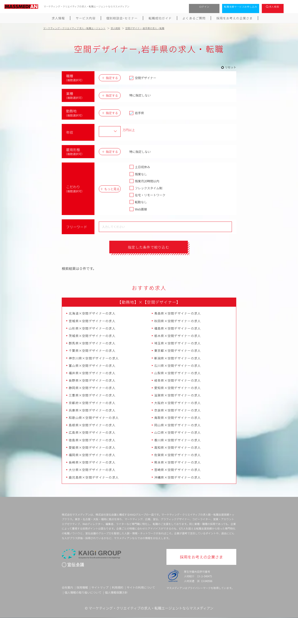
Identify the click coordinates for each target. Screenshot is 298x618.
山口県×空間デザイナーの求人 (177, 432)
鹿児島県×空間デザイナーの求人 (94, 477)
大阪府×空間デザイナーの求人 (177, 403)
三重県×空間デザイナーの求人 (92, 395)
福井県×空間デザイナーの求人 (92, 373)
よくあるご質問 (194, 18)
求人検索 (274, 6)
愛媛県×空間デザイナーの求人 (92, 447)
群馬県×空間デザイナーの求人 (92, 343)
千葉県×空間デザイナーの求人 (92, 350)
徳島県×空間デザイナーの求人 (92, 440)
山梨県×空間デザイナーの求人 (177, 373)
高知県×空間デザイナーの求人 (177, 447)
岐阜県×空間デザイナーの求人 (177, 380)
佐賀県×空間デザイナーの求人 (177, 455)
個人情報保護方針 (116, 592)
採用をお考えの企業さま (234, 18)
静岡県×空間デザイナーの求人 (92, 388)
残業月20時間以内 (147, 181)
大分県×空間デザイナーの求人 (92, 469)
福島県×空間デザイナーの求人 (177, 328)
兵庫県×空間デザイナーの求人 (92, 410)
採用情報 (82, 587)
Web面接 (141, 209)
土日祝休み (142, 167)
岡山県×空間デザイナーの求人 (177, 425)
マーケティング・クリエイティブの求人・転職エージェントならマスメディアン (151, 608)
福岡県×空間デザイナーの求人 (92, 455)
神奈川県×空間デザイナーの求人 (94, 358)
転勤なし (141, 202)
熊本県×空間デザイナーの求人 (177, 462)
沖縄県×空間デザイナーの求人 (177, 477)
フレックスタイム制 (148, 188)
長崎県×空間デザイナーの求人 (92, 462)
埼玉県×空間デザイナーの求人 (177, 343)
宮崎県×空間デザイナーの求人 (177, 469)
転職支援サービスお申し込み (240, 6)
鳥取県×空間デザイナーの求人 (177, 417)
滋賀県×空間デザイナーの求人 (177, 395)
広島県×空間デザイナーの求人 (92, 432)
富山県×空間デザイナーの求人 (92, 365)
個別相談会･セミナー (122, 18)
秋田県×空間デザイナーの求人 (177, 321)
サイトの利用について (141, 587)
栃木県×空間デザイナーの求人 (177, 336)
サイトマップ (99, 587)
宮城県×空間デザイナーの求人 (92, 321)
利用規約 (117, 587)
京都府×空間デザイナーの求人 (92, 403)
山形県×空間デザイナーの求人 (92, 328)
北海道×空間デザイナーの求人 (92, 313)
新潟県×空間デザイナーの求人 (177, 358)
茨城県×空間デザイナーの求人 (92, 336)
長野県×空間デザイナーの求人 (92, 380)
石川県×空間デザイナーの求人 (177, 365)
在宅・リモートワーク (150, 195)
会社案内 (67, 587)
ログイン (204, 6)
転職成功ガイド (160, 18)
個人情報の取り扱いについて (83, 592)
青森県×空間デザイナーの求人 (177, 313)
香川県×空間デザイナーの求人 (177, 440)
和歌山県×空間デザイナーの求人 (94, 417)
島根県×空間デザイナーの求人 (92, 425)
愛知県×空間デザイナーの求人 (177, 388)
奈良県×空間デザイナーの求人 (177, 410)
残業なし (141, 174)
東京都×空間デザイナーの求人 (177, 350)
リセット (230, 67)
